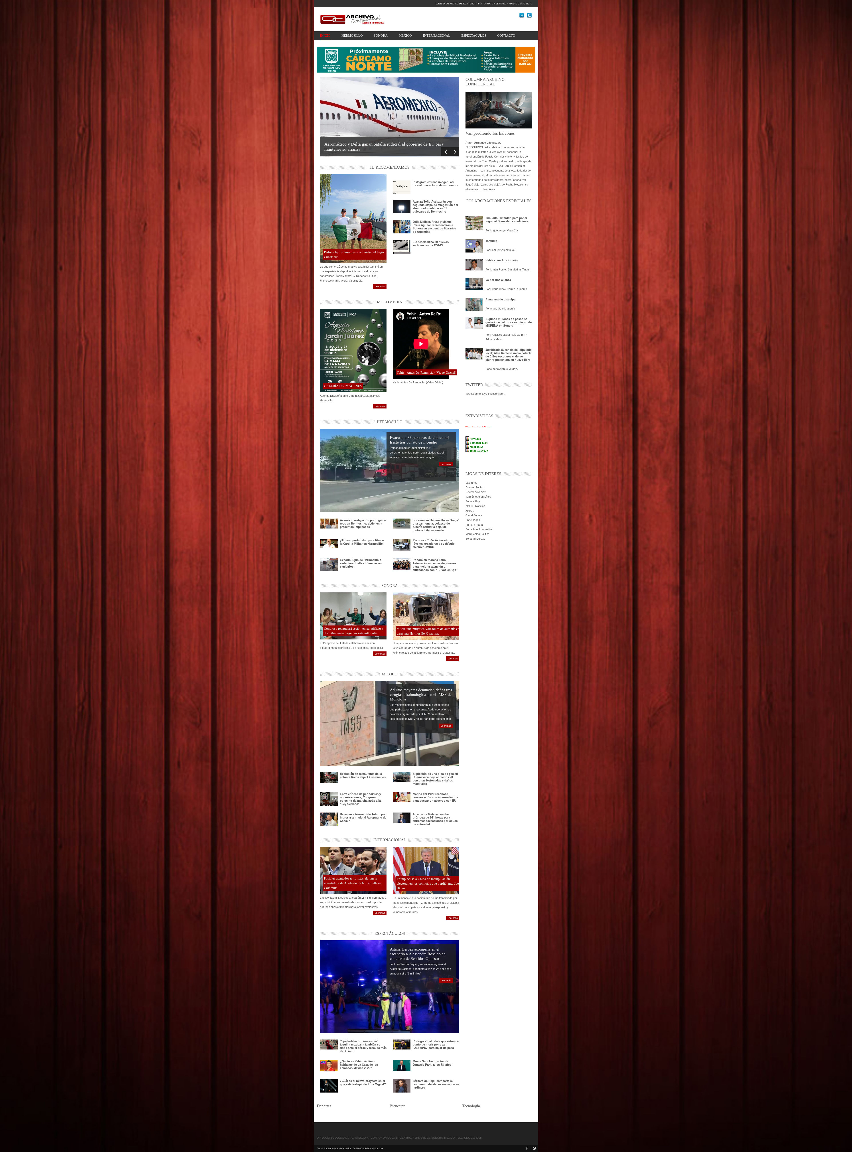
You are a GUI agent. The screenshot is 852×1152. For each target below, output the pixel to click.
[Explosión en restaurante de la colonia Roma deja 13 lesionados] (329, 777)
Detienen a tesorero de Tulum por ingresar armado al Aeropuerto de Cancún (363, 818)
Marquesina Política (477, 534)
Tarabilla (491, 241)
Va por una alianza (498, 280)
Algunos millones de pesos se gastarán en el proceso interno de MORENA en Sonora (508, 322)
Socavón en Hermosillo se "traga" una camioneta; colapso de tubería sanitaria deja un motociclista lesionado (436, 525)
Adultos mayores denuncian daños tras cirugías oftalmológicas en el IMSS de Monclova (421, 694)
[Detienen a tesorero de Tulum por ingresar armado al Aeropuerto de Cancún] (329, 819)
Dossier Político (474, 487)
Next (454, 151)
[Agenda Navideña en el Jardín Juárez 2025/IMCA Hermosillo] (353, 350)
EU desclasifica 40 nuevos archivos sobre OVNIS (431, 243)
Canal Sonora (473, 515)
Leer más (380, 286)
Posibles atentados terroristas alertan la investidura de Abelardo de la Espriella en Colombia (353, 883)
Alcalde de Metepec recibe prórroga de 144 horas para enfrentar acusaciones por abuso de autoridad (435, 819)
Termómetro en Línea (478, 496)
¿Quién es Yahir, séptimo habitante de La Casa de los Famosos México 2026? (359, 1065)
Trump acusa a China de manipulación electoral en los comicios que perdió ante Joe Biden (428, 883)
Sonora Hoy (472, 501)
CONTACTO (506, 35)
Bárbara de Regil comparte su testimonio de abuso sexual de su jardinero (436, 1084)
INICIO (325, 35)
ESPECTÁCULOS (390, 933)
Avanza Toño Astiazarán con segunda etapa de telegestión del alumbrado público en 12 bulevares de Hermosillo (435, 206)
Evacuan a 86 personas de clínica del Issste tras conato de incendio (419, 439)
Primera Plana (474, 524)
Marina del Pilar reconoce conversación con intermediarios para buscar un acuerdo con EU (435, 797)
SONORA (381, 35)
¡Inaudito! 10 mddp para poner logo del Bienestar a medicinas (506, 219)
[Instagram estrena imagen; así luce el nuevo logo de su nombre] (401, 191)
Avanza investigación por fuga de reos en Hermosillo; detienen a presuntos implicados (363, 524)
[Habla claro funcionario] (474, 264)
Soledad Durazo (475, 538)
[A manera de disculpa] (474, 306)
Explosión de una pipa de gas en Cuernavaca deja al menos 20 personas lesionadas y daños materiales (435, 778)
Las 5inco (471, 482)
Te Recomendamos (390, 167)
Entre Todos (472, 520)
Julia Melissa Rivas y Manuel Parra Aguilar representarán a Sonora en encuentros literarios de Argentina (434, 226)
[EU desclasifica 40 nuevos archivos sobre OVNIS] (401, 250)
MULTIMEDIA (389, 302)
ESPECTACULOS (473, 35)
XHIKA (469, 510)
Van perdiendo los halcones (490, 133)
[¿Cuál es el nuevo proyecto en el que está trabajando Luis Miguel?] (329, 1086)
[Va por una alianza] (474, 284)
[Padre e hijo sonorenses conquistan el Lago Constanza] (353, 218)
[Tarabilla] (474, 245)
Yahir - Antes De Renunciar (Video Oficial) (426, 372)
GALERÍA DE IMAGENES (343, 386)
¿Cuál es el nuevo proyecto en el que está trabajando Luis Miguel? (363, 1082)
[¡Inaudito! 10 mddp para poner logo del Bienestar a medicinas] (474, 223)
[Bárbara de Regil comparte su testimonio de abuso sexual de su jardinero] (401, 1086)
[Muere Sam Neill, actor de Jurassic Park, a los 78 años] (401, 1065)
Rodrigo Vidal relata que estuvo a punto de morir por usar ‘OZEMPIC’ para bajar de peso (436, 1044)
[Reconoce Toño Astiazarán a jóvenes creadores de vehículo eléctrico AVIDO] (401, 545)
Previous (445, 151)
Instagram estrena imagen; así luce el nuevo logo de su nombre (435, 183)
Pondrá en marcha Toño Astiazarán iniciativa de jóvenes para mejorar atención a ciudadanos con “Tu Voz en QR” (435, 565)
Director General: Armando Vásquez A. (484, 3)
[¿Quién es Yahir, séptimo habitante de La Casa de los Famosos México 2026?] (329, 1065)
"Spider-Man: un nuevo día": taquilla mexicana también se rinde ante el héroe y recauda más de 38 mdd (363, 1046)
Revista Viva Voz (475, 492)
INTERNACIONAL (436, 35)
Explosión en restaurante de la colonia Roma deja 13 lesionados (363, 775)
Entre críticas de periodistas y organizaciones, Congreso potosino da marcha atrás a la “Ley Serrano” (360, 799)
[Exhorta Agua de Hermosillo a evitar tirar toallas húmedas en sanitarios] (329, 564)
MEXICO (405, 35)
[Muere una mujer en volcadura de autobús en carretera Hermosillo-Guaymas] (426, 615)
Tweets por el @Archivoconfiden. (485, 393)
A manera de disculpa (500, 299)
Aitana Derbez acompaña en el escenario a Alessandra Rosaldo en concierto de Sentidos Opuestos (418, 954)
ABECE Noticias (475, 506)
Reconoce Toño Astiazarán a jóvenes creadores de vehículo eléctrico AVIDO (434, 544)
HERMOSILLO (352, 35)
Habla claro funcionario (501, 260)
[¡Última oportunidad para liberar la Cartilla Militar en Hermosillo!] (329, 543)
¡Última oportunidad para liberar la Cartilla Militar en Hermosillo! (362, 542)
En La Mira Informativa (479, 529)
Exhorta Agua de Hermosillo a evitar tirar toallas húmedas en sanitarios (361, 563)
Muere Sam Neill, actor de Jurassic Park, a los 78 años (432, 1063)
